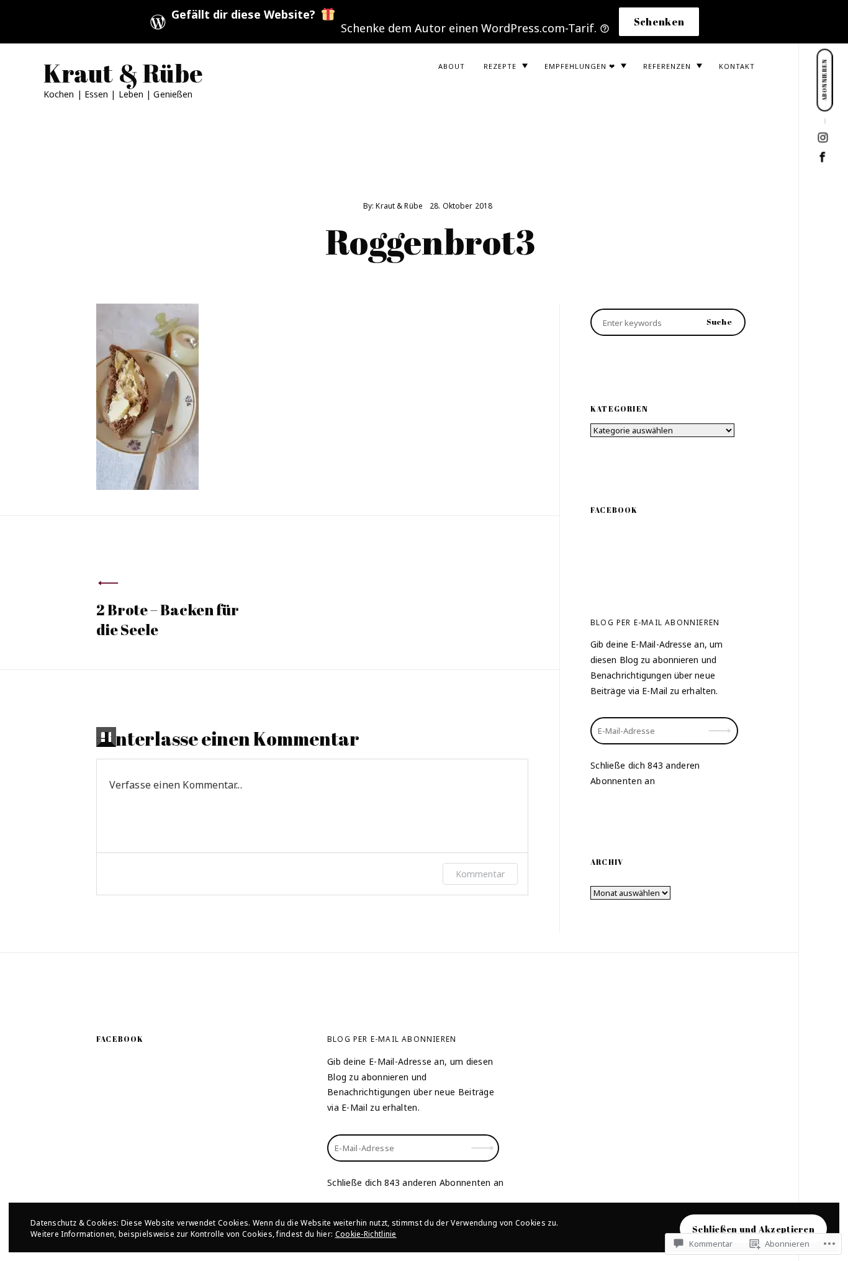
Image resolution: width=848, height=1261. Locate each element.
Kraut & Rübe (123, 73)
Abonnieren (721, 722)
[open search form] (824, 25)
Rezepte (500, 66)
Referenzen (667, 66)
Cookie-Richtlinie (366, 1234)
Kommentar (480, 874)
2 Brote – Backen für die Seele (167, 620)
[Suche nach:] (668, 322)
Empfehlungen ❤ (579, 66)
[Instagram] (823, 138)
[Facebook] (823, 158)
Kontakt (737, 66)
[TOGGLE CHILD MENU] (524, 66)
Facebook (614, 510)
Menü (823, 24)
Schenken (659, 22)
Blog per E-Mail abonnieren (654, 622)
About (451, 66)
